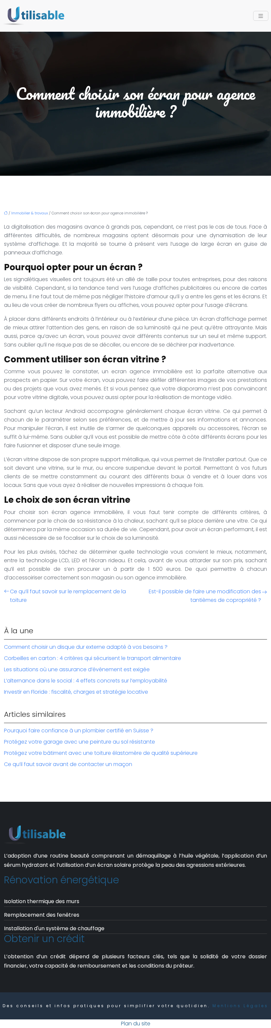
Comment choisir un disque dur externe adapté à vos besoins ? (86, 647)
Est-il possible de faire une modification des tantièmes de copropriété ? (205, 596)
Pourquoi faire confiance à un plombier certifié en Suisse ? (78, 730)
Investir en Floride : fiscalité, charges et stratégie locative (76, 692)
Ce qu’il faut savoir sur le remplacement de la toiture (68, 596)
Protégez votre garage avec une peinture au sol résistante (79, 742)
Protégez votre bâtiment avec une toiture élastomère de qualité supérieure (101, 753)
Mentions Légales (240, 1006)
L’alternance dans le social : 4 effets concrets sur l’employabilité (85, 680)
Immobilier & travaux (29, 213)
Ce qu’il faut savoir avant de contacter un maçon (68, 764)
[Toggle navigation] (260, 16)
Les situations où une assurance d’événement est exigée (77, 669)
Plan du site (135, 1023)
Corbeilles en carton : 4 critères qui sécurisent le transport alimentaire (92, 658)
